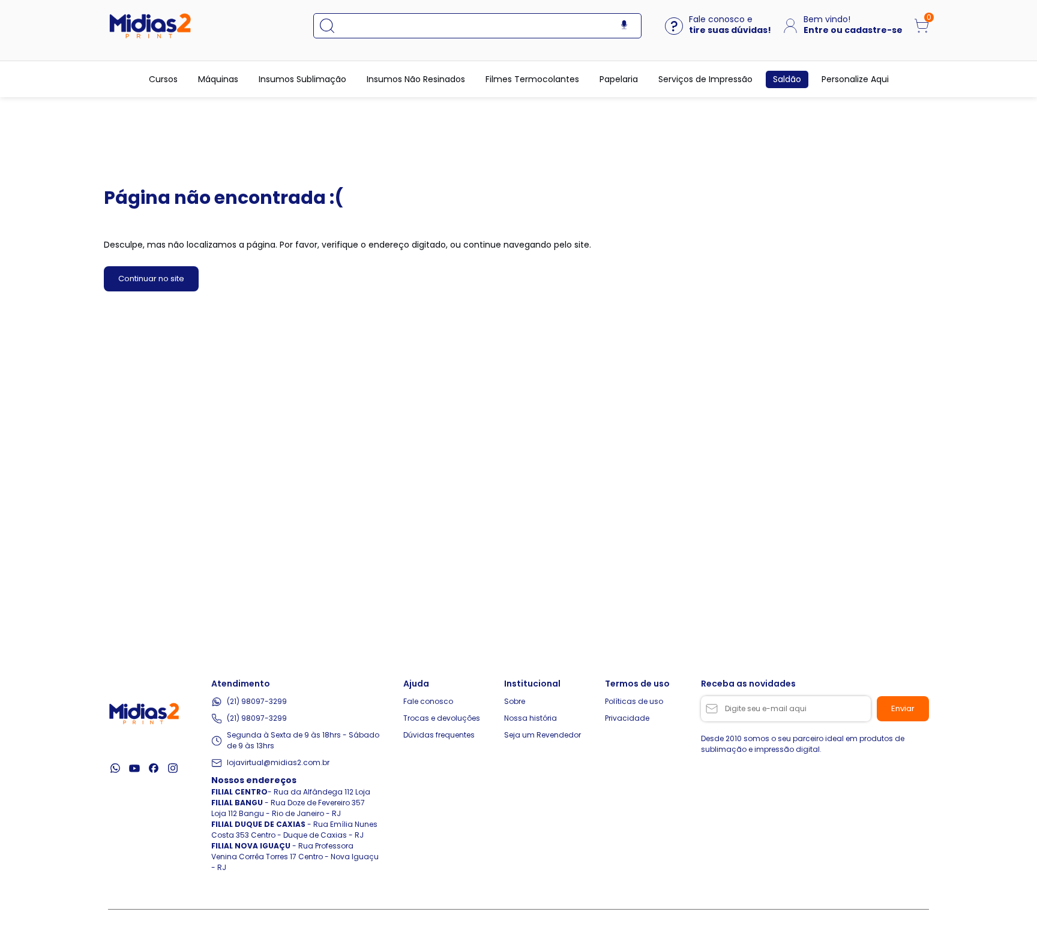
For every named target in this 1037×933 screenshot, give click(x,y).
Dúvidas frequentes (439, 735)
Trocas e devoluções (441, 718)
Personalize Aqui (855, 79)
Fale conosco (428, 701)
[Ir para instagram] (172, 768)
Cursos (163, 79)
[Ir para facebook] (153, 768)
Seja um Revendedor (542, 735)
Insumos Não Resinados (416, 79)
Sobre (514, 701)
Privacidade (627, 718)
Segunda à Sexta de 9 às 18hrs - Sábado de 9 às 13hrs (303, 740)
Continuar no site (151, 278)
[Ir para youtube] (134, 768)
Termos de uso (637, 684)
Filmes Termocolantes (532, 79)
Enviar (903, 708)
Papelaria (619, 79)
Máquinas (218, 79)
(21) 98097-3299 (257, 701)
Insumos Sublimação (302, 79)
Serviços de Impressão (705, 79)
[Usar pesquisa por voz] (624, 25)
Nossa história (530, 718)
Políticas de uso (634, 701)
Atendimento (240, 684)
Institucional (532, 684)
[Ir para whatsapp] (115, 768)
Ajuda (416, 684)
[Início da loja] (150, 26)
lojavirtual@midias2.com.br (278, 762)
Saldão (787, 79)
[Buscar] (333, 26)
